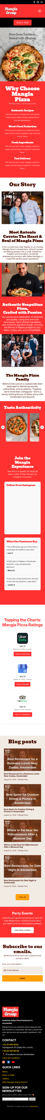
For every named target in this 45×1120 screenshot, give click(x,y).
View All (22, 897)
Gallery (5, 1078)
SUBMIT (32, 1099)
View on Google (22, 684)
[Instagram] (38, 2)
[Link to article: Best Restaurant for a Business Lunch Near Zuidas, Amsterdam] (22, 759)
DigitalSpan (34, 1106)
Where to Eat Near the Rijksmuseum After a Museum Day (21, 846)
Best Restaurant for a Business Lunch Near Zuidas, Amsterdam (21, 775)
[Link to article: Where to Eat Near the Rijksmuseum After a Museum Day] (22, 831)
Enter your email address (12, 964)
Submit (22, 978)
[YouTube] (41, 2)
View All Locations (11, 1058)
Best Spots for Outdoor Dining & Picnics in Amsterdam (19, 810)
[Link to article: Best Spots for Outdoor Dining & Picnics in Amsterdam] (22, 795)
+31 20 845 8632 (10, 1044)
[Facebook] (34, 2)
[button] (2, 54)
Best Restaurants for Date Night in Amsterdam (20, 881)
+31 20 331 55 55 (10, 1051)
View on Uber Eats (22, 654)
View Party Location (22, 930)
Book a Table (23, 22)
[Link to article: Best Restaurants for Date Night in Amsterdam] (22, 866)
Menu (5, 1071)
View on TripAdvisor (22, 714)
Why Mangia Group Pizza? (15, 1082)
